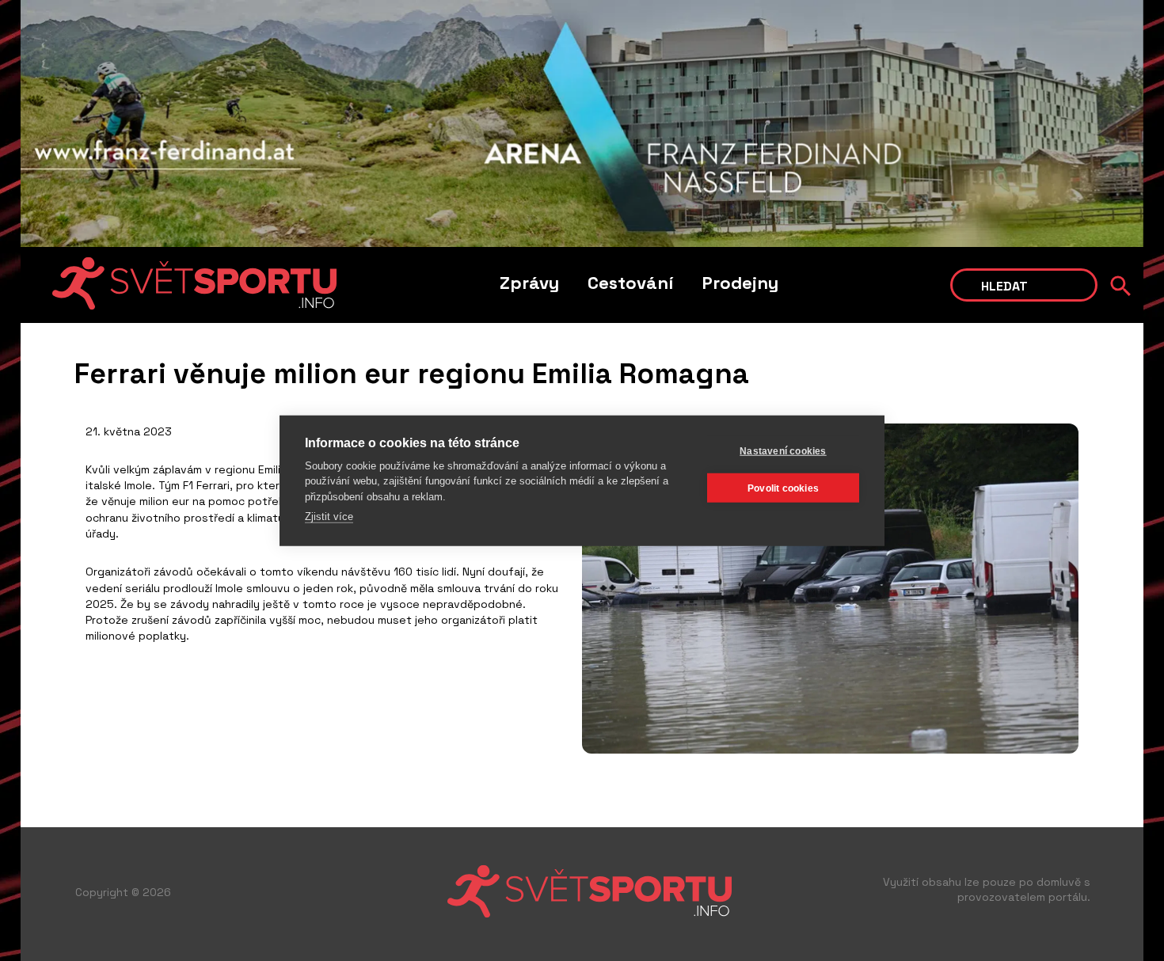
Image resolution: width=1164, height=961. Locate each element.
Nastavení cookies (783, 450)
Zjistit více (329, 516)
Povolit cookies (783, 487)
